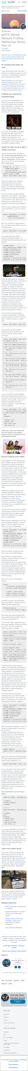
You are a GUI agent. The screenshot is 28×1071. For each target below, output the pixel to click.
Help (5, 1034)
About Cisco (6, 1014)
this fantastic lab (21, 858)
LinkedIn (14, 899)
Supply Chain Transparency (10, 1052)
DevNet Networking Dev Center (15, 911)
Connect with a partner (9, 1022)
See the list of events (18, 1001)
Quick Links (7, 1010)
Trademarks (6, 1050)
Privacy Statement (13, 1064)
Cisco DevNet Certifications (14, 927)
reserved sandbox (6, 82)
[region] (14, 1063)
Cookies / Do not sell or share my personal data (11, 1044)
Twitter (8, 899)
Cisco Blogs (11, 2)
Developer (10, 6)
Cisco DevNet (8, 980)
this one (9, 860)
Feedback (6, 1032)
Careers (5, 1020)
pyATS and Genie (11, 906)
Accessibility (6, 1047)
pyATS (10, 983)
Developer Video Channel (18, 951)
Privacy (5, 1040)
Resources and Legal (9, 1028)
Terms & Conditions (8, 1037)
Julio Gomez (5, 50)
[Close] (26, 1057)
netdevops (16, 980)
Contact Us (6, 1017)
